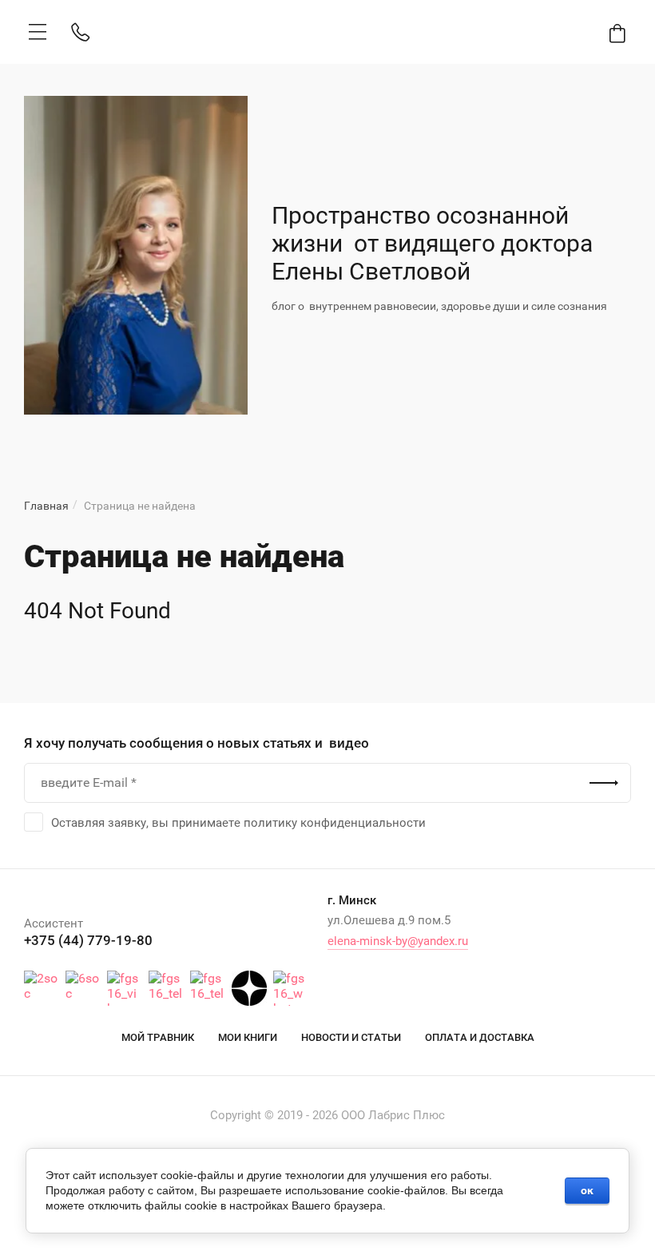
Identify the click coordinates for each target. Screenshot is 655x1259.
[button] (37, 32)
